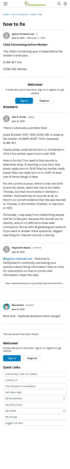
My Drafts (35, 410)
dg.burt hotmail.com (23, 34)
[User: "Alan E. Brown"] (6, 118)
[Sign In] (65, 3)
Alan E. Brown (19, 117)
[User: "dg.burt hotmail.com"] (6, 35)
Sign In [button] (24, 100)
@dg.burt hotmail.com (17, 259)
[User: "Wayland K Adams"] (6, 249)
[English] (35, 3)
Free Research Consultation (20, 386)
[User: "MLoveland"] (6, 306)
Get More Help (13, 392)
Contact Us (11, 380)
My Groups (11, 416)
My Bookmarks (35, 398)
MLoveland (18, 305)
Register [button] (44, 100)
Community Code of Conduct (21, 374)
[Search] (59, 3)
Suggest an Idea (14, 423)
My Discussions (13, 404)
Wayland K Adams (21, 247)
